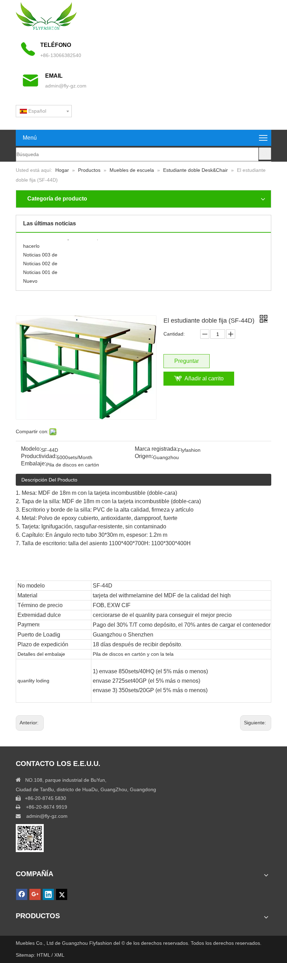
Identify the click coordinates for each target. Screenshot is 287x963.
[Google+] (35, 894)
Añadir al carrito (204, 378)
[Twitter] (61, 894)
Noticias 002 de (40, 260)
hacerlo (31, 243)
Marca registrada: (156, 449)
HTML (44, 955)
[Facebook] (21, 894)
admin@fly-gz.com (65, 86)
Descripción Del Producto (49, 480)
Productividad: (39, 456)
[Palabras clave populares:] (265, 153)
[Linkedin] (48, 894)
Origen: (144, 456)
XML (59, 955)
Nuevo (30, 278)
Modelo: (31, 449)
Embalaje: (33, 463)
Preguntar (186, 361)
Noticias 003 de (40, 252)
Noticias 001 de (40, 269)
